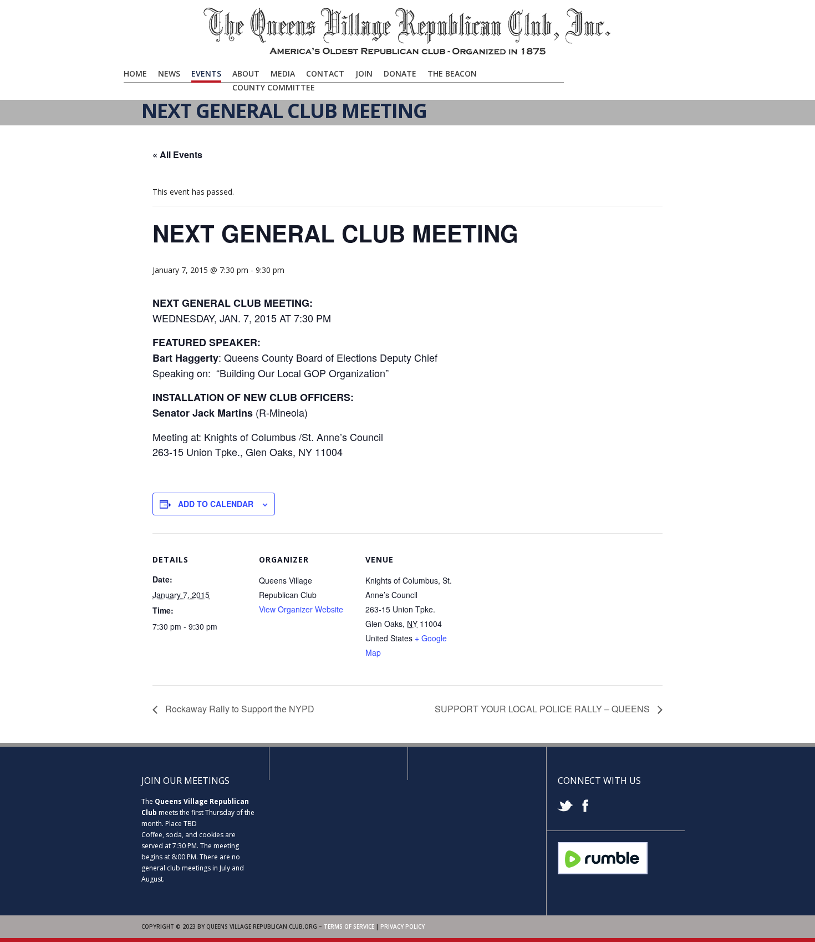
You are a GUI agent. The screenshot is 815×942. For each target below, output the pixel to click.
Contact (325, 73)
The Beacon (452, 73)
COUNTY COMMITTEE (273, 87)
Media (283, 73)
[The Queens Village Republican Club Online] (407, 54)
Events (206, 73)
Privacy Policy (402, 926)
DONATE (400, 73)
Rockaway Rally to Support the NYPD (238, 708)
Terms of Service (349, 926)
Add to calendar (215, 503)
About (245, 73)
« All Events (177, 154)
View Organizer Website (301, 609)
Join (364, 73)
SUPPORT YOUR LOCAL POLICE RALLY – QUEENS (543, 708)
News (169, 73)
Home (135, 73)
